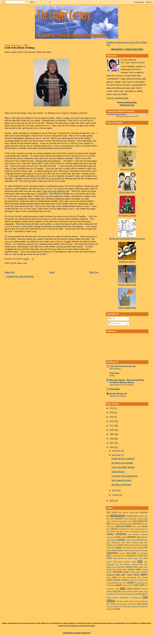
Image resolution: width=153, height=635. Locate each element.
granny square (117, 550)
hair (141, 550)
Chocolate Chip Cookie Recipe (124, 476)
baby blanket (138, 521)
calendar (114, 529)
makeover (134, 564)
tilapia (122, 601)
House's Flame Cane (127, 285)
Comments (115, 323)
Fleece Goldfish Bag (127, 308)
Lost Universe (125, 564)
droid (108, 542)
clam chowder (133, 534)
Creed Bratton (111, 540)
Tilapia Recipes (118, 472)
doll (141, 540)
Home (52, 272)
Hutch (112, 376)
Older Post (93, 272)
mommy (145, 569)
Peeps (109, 577)
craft (138, 537)
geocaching (127, 547)
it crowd (139, 555)
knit (14, 263)
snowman (110, 594)
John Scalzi (143, 558)
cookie (117, 537)
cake (108, 529)
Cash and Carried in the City (123, 366)
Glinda (109, 550)
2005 (112, 501)
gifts (146, 547)
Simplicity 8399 (132, 591)
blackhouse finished (118, 396)
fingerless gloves (112, 545)
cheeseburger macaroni (139, 531)
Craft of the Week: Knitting (19, 47)
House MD (116, 555)
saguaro (118, 585)
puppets (124, 580)
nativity (126, 572)
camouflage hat (123, 529)
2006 (112, 447)
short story (117, 591)
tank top (135, 594)
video (139, 604)
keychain (127, 561)
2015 (112, 408)
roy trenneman (143, 582)
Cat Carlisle (130, 60)
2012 (112, 421)
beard (113, 523)
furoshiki (112, 547)
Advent (114, 512)
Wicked (116, 606)
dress (146, 540)
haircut (145, 550)
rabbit (112, 582)
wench (145, 604)
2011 (112, 426)
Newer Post (10, 272)
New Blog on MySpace (121, 485)
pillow (114, 577)
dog (138, 540)
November (116, 455)
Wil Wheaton (126, 606)
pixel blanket (131, 577)
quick (108, 582)
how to (123, 555)
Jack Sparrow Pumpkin (121, 480)
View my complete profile (117, 98)
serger (117, 588)
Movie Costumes (127, 238)
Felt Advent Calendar (127, 215)
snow (146, 591)
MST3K (109, 572)
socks (115, 594)
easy (123, 542)
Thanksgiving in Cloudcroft (122, 458)
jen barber (129, 558)
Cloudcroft (144, 534)
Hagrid (137, 550)
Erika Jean (114, 373)
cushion (133, 540)
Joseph (109, 561)
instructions (131, 555)
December (116, 451)
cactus (145, 526)
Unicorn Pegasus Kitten (118, 604)
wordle (112, 609)
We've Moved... (116, 369)
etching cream (137, 542)
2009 (112, 434)
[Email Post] (31, 259)
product (110, 580)
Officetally (144, 572)
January (116, 495)
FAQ (146, 542)
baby (130, 521)
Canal (132, 529)
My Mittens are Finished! (122, 463)
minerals (131, 569)
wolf (108, 609)
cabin (139, 526)
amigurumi (117, 515)
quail (146, 580)
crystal (128, 540)
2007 (112, 443)
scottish (142, 585)
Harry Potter (131, 553)
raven (125, 582)
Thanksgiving (124, 597)
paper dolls (120, 574)
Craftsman (144, 537)
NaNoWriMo (118, 572)
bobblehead (120, 526)
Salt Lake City (128, 585)
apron (109, 521)
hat (11, 263)
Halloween (112, 553)
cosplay (123, 537)
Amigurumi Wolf (127, 169)
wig (120, 606)
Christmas (121, 534)
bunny (134, 526)
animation (119, 518)
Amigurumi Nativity (127, 262)
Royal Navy (110, 585)
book (128, 526)
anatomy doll (132, 516)
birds (129, 523)
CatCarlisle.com (127, 105)
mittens (19, 263)
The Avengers (135, 597)
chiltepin (110, 534)
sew (123, 588)
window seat (136, 606)
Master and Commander (115, 567)
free (126, 545)
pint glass (122, 577)
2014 (112, 412)
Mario (141, 564)
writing (117, 609)
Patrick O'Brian (133, 575)
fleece (121, 545)
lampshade (110, 564)
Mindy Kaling (122, 569)
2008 (112, 439)
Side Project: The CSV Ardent (121, 385)
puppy (130, 580)
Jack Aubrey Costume (127, 146)
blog (140, 523)
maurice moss (132, 567)
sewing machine (134, 588)
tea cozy (141, 594)
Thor (117, 601)
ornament (110, 575)
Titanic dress (128, 601)
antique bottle (143, 518)
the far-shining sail (118, 393)
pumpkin (116, 580)
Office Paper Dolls (127, 192)
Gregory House (129, 550)
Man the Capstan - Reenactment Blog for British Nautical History (127, 381)
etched (128, 542)
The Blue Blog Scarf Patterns (48, 161)
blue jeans (110, 526)
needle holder (135, 572)
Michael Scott (111, 569)
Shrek (124, 591)
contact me (110, 537)
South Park (122, 594)
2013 (112, 417)
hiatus (109, 555)
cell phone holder (122, 531)
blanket (134, 523)
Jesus (136, 558)
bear (108, 523)
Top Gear (136, 601)
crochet (121, 539)
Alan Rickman (123, 512)
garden (119, 547)
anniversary (133, 518)
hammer (122, 553)
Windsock (144, 606)
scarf (25, 263)
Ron (135, 582)
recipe (130, 582)
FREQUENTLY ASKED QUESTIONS (76, 633)
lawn (117, 564)
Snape (141, 591)
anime (126, 518)
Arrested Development (119, 521)
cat (147, 529)
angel (112, 518)
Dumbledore (115, 542)
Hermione (144, 553)
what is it (110, 606)
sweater (128, 594)
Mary (146, 564)
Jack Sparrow (119, 558)
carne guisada (140, 529)
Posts (113, 318)
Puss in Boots (138, 580)
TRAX (142, 601)
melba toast (143, 567)
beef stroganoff (121, 523)
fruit (108, 547)
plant (139, 577)
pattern (144, 574)
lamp (146, 561)
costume (131, 536)
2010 (112, 430)
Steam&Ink (115, 389)
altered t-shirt (134, 512)
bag (146, 521)
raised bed (118, 582)
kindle (134, 561)
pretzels (145, 577)
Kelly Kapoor (118, 561)
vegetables (132, 604)
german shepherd (137, 547)
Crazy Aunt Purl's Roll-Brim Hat (55, 191)
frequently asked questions (138, 545)
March (115, 490)
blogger (145, 523)
